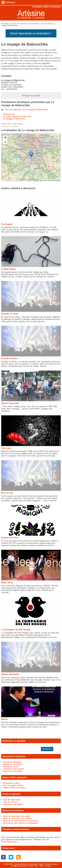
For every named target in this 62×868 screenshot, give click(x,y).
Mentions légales (51, 864)
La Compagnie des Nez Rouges (15, 629)
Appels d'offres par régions (14, 787)
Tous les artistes (10, 802)
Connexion (56, 7)
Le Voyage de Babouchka (14, 119)
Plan (36, 866)
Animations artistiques (12, 762)
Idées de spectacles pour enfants (17, 818)
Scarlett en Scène (9, 358)
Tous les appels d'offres (13, 785)
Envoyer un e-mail (31, 95)
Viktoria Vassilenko (10, 674)
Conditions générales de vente (22, 866)
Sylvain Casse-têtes (10, 403)
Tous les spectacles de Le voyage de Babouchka (26, 109)
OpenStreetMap (54, 180)
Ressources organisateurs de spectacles (21, 821)
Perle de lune (8, 114)
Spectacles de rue (11, 766)
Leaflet (44, 180)
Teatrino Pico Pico (9, 538)
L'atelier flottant (8, 269)
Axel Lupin (6, 448)
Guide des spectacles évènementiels (25, 24)
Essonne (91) (6, 124)
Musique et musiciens (12, 764)
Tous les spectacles (11, 800)
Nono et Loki (7, 493)
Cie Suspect (6, 224)
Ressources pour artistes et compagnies (20, 823)
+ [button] (5, 137)
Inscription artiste (41, 7)
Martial (4, 719)
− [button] (5, 142)
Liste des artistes (46, 24)
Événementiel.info (9, 842)
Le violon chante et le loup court (17, 116)
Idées (41, 866)
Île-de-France (18, 124)
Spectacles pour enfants (13, 769)
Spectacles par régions (13, 804)
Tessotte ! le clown (10, 314)
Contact (48, 866)
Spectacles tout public (12, 771)
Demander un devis (11, 783)
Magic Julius (7, 582)
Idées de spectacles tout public (16, 816)
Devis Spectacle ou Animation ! (31, 33)
